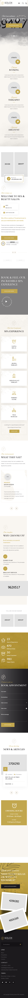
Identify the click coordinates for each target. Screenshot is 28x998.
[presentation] (13, 252)
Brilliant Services (10, 572)
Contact (3, 959)
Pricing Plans (4, 955)
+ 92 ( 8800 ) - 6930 (5, 965)
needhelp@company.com (7, 967)
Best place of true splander (12, 778)
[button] (12, 35)
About (2, 952)
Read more (8, 784)
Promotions (4, 957)
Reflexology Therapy (14, 381)
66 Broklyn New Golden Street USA (9, 969)
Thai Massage (14, 416)
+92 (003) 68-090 (16, 179)
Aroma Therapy (14, 364)
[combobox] (14, 703)
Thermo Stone (14, 398)
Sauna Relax (14, 347)
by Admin (10, 774)
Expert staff (8, 560)
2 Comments (18, 774)
